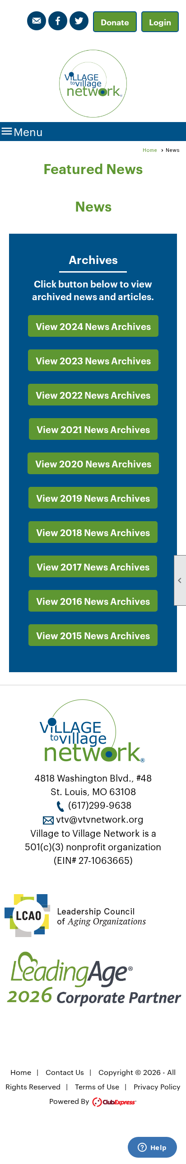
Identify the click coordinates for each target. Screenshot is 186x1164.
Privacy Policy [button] (157, 1086)
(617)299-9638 (99, 804)
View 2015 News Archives (93, 635)
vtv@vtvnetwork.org (100, 818)
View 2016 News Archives (93, 600)
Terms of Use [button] (97, 1086)
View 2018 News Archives (93, 532)
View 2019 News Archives (93, 497)
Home (150, 150)
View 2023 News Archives (93, 360)
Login (160, 22)
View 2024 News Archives (93, 326)
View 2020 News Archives (93, 463)
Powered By (70, 1101)
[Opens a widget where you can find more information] (152, 1148)
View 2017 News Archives (93, 566)
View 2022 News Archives (93, 394)
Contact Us (65, 1072)
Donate (115, 22)
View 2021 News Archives (93, 429)
